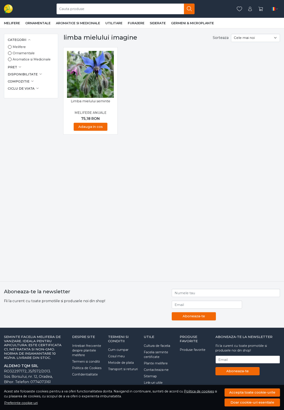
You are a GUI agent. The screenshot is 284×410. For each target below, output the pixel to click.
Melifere (12, 23)
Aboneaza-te (194, 316)
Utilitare (113, 23)
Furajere (136, 23)
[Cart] (260, 9)
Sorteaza (221, 38)
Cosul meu (116, 356)
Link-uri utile (153, 383)
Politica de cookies (199, 391)
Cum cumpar (118, 350)
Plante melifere (156, 363)
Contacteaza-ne (156, 370)
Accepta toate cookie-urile (252, 392)
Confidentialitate (85, 374)
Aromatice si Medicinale (78, 23)
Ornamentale (38, 23)
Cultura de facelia (157, 346)
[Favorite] (239, 9)
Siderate (158, 23)
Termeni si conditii (86, 362)
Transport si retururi (123, 369)
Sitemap (150, 376)
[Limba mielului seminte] (90, 74)
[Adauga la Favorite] (108, 92)
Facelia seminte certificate (156, 354)
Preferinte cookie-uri (21, 403)
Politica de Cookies (86, 368)
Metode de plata (121, 363)
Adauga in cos (90, 127)
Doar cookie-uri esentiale (252, 402)
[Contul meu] (250, 9)
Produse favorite (192, 350)
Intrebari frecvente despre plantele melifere (86, 350)
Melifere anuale (90, 113)
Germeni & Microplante (192, 23)
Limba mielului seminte (90, 101)
